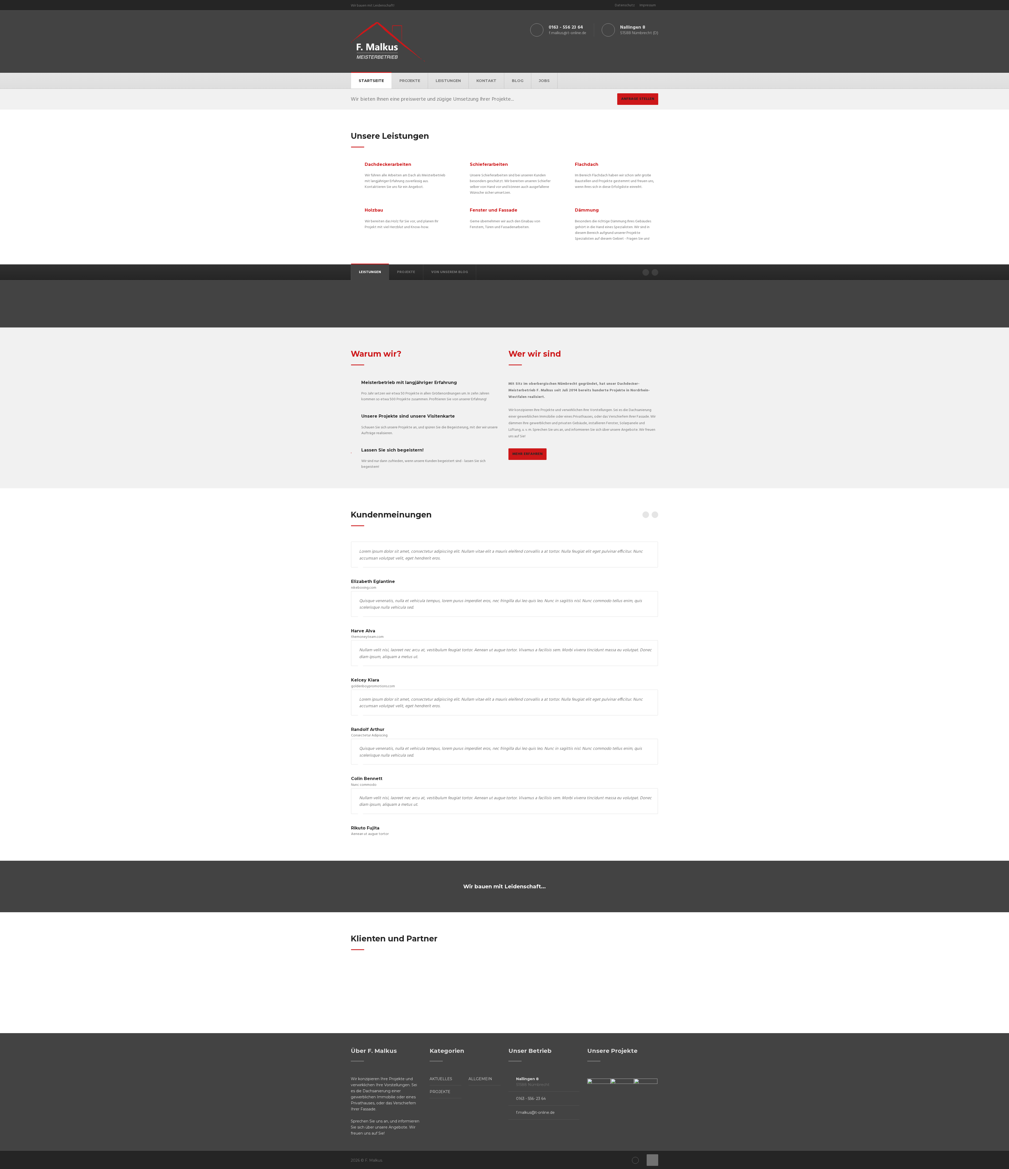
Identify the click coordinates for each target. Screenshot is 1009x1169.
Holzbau (374, 210)
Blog (517, 80)
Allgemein (480, 1078)
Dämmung (587, 210)
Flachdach (586, 164)
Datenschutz (625, 5)
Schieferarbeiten (489, 164)
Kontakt (486, 80)
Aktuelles (441, 1078)
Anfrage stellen (637, 99)
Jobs (544, 80)
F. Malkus (373, 1160)
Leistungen (448, 80)
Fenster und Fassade (493, 210)
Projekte (409, 80)
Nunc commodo (364, 785)
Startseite (371, 80)
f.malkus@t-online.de (535, 1112)
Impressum (648, 5)
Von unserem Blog (449, 272)
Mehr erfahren (527, 454)
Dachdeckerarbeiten (388, 164)
